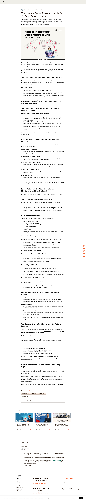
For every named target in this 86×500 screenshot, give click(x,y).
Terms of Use (19, 489)
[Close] (84, 498)
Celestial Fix (7, 2)
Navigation (19, 490)
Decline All (75, 498)
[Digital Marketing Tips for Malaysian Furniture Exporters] (61, 417)
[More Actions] (64, 449)
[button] (41, 2)
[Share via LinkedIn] (27, 400)
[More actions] (64, 9)
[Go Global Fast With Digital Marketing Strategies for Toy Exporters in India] (24, 417)
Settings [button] (69, 498)
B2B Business (24, 393)
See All (69, 410)
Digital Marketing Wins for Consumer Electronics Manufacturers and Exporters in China (42, 425)
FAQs (19, 485)
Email (63, 482)
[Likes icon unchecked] (25, 465)
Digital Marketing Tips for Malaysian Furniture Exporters (61, 425)
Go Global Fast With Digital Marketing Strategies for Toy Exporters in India (23, 425)
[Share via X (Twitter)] (24, 400)
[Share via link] (30, 400)
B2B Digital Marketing (33, 393)
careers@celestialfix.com (41, 493)
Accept (81, 498)
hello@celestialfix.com (40, 483)
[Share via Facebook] (21, 400)
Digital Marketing (25, 396)
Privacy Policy (19, 487)
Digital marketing (42, 393)
